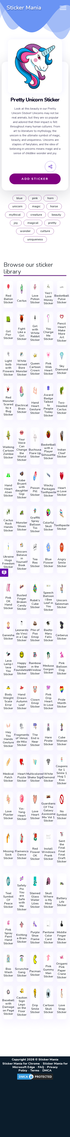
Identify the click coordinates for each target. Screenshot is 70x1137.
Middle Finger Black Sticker (61, 937)
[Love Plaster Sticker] (8, 799)
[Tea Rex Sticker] (35, 547)
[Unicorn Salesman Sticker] (62, 588)
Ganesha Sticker (8, 637)
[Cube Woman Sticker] (62, 727)
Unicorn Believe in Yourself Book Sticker (21, 560)
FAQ (41, 1067)
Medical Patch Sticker (8, 777)
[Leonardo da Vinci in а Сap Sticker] (22, 623)
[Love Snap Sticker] (62, 993)
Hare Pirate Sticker (48, 741)
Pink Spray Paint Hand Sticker (8, 936)
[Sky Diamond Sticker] (62, 356)
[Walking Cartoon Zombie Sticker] (8, 435)
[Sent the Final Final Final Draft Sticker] (62, 834)
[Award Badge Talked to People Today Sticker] (48, 388)
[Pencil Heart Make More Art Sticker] (62, 316)
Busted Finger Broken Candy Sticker (22, 602)
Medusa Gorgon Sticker (48, 669)
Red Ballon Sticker (8, 299)
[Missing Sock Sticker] (8, 838)
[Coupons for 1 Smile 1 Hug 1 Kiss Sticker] (62, 759)
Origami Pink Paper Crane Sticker (61, 970)
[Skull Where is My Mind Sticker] (48, 881)
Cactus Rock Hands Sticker (8, 525)
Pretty (52, 223)
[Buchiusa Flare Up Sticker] (35, 436)
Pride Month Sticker (61, 703)
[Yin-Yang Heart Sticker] (22, 798)
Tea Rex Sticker (35, 563)
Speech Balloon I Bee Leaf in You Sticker (48, 601)
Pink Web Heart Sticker (48, 369)
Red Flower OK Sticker (35, 854)
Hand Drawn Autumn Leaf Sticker (21, 701)
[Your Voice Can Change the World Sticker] (22, 432)
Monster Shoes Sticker (21, 526)
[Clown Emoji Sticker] (35, 689)
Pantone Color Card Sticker (48, 937)
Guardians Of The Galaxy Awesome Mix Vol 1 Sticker (48, 812)
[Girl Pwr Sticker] (8, 319)
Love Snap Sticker (61, 1009)
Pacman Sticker (35, 973)
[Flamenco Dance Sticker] (22, 838)
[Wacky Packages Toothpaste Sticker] (48, 475)
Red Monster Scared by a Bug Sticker (8, 406)
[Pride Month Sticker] (62, 689)
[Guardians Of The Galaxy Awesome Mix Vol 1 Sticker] (48, 796)
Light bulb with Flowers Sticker (8, 367)
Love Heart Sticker (35, 815)
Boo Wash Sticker (8, 972)
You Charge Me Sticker (48, 334)
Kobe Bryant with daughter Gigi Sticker (21, 489)
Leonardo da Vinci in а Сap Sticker (21, 635)
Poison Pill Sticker (35, 491)
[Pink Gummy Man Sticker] (48, 957)
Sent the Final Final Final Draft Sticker (61, 851)
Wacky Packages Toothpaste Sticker (48, 490)
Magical (32, 223)
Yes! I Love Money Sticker (48, 298)
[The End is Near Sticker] (35, 726)
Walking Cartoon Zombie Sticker (8, 452)
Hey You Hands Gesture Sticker (8, 739)
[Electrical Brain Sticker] (22, 391)
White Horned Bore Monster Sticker (21, 367)
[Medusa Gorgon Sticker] (48, 655)
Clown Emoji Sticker (35, 703)
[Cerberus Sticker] (62, 625)
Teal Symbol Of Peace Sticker (8, 900)
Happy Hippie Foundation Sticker (21, 668)
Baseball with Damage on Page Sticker (8, 1007)
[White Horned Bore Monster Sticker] (22, 354)
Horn (50, 198)
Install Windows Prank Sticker (48, 854)
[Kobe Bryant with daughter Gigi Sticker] (22, 473)
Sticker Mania (24, 8)
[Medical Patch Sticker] (8, 762)
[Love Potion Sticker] (35, 287)
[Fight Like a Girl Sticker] (22, 318)
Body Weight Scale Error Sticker (8, 701)
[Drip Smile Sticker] (35, 993)
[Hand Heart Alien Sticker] (8, 475)
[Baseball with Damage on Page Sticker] (8, 991)
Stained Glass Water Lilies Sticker (35, 900)
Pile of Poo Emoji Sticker (35, 635)
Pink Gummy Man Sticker (48, 971)
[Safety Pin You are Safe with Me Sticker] (22, 878)
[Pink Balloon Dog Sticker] (62, 654)
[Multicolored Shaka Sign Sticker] (35, 762)
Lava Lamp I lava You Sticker (8, 667)
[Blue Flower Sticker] (48, 547)
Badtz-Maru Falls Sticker (48, 635)
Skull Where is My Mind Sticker (48, 900)
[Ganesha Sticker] (8, 625)
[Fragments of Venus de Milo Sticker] (22, 726)
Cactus (22, 300)
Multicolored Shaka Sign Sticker (35, 777)
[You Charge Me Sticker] (48, 318)
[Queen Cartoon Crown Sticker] (35, 355)
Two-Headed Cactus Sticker (61, 408)
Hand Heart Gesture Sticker (35, 408)
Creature (36, 215)
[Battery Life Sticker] (62, 883)
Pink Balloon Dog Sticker (61, 668)
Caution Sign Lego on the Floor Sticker (21, 1006)
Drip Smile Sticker (35, 1009)
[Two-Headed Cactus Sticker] (62, 390)
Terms (34, 1070)
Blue (19, 198)
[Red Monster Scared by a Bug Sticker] (8, 389)
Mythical (15, 215)
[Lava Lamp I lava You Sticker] (8, 653)
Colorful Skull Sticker (48, 526)
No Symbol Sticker (62, 815)
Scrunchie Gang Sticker (21, 972)
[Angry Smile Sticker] (62, 547)
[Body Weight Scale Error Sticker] (8, 687)
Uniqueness (35, 239)
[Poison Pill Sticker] (35, 476)
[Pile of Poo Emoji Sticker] (35, 623)
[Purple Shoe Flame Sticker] (35, 923)
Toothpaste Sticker (61, 527)
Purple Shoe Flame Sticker (35, 937)
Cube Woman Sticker (61, 741)
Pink (35, 198)
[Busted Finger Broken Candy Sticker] (22, 586)
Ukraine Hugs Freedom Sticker (8, 562)
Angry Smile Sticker (61, 563)
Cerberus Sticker (62, 637)
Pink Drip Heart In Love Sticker (48, 701)
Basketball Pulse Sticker (61, 299)
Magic (36, 206)
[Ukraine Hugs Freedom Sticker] (8, 546)
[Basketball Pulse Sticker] (62, 287)
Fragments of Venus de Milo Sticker (21, 740)
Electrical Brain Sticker (21, 409)
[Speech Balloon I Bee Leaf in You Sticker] (48, 585)
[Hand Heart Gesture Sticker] (35, 390)
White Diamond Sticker (48, 777)
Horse (54, 206)
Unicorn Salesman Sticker (62, 604)
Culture (45, 231)
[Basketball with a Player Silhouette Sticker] (48, 434)
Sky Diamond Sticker (61, 369)
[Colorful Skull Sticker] (48, 512)
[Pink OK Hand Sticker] (8, 587)
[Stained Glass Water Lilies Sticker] (35, 881)
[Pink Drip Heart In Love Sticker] (48, 687)
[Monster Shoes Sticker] (22, 512)
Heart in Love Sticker (61, 491)
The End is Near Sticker (35, 740)
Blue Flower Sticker (48, 563)
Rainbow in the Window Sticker (35, 668)
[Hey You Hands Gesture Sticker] (8, 725)
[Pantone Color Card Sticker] (48, 923)
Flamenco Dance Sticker (21, 855)
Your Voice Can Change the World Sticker (21, 450)
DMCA (47, 1070)
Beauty (56, 215)
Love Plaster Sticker (8, 815)
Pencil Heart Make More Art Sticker (61, 332)
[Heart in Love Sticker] (62, 476)
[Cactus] (22, 289)
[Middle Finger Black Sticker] (62, 923)
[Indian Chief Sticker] (62, 436)
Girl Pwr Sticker (8, 335)
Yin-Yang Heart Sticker (22, 814)
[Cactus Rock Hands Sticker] (8, 511)
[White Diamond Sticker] (48, 762)
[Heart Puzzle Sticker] (22, 762)
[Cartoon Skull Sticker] (48, 993)
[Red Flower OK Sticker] (35, 837)
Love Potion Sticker (35, 299)
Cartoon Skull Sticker (48, 1009)
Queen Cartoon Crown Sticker (35, 369)
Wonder (25, 231)
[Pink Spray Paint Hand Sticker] (8, 922)
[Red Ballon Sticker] (8, 287)
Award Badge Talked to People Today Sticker (48, 405)
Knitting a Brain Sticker (21, 938)
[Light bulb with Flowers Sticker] (8, 354)
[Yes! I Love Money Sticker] (48, 286)
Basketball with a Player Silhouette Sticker (48, 451)
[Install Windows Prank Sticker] (48, 837)
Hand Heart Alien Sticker (8, 490)
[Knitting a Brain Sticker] (22, 924)
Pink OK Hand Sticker (8, 603)
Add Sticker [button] (34, 179)
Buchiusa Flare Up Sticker (35, 453)
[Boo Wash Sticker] (8, 958)
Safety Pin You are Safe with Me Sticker (22, 897)
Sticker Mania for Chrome (21, 1064)
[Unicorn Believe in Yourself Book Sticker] (22, 544)
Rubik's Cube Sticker (35, 604)
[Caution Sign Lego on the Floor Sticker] (22, 990)
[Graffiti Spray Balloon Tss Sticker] (35, 510)
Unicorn (17, 206)
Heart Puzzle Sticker (22, 777)
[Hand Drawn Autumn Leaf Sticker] (22, 687)
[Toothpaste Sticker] (62, 513)
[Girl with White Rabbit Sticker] (35, 317)
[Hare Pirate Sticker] (48, 727)
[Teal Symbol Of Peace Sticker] (8, 881)
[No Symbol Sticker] (62, 799)
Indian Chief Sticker (61, 453)
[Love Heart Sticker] (35, 799)
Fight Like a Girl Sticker (22, 334)
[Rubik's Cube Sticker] (35, 588)
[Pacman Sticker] (35, 959)
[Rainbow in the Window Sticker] (35, 654)
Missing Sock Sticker (8, 855)
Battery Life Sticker (62, 902)
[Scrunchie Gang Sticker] (22, 958)
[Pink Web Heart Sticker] (48, 355)
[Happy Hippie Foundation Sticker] (22, 654)
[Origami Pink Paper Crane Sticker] (62, 956)
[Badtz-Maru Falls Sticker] (48, 623)
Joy (16, 223)
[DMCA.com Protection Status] (35, 1079)
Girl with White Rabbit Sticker (35, 333)
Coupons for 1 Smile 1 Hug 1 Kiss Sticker (62, 775)
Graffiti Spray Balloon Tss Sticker (35, 524)
